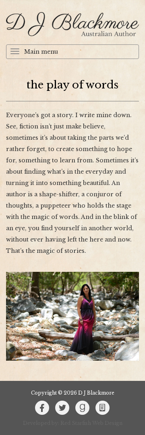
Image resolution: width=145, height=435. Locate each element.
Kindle (102, 408)
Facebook (42, 408)
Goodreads (82, 408)
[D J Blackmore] (72, 24)
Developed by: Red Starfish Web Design (72, 423)
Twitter (62, 408)
